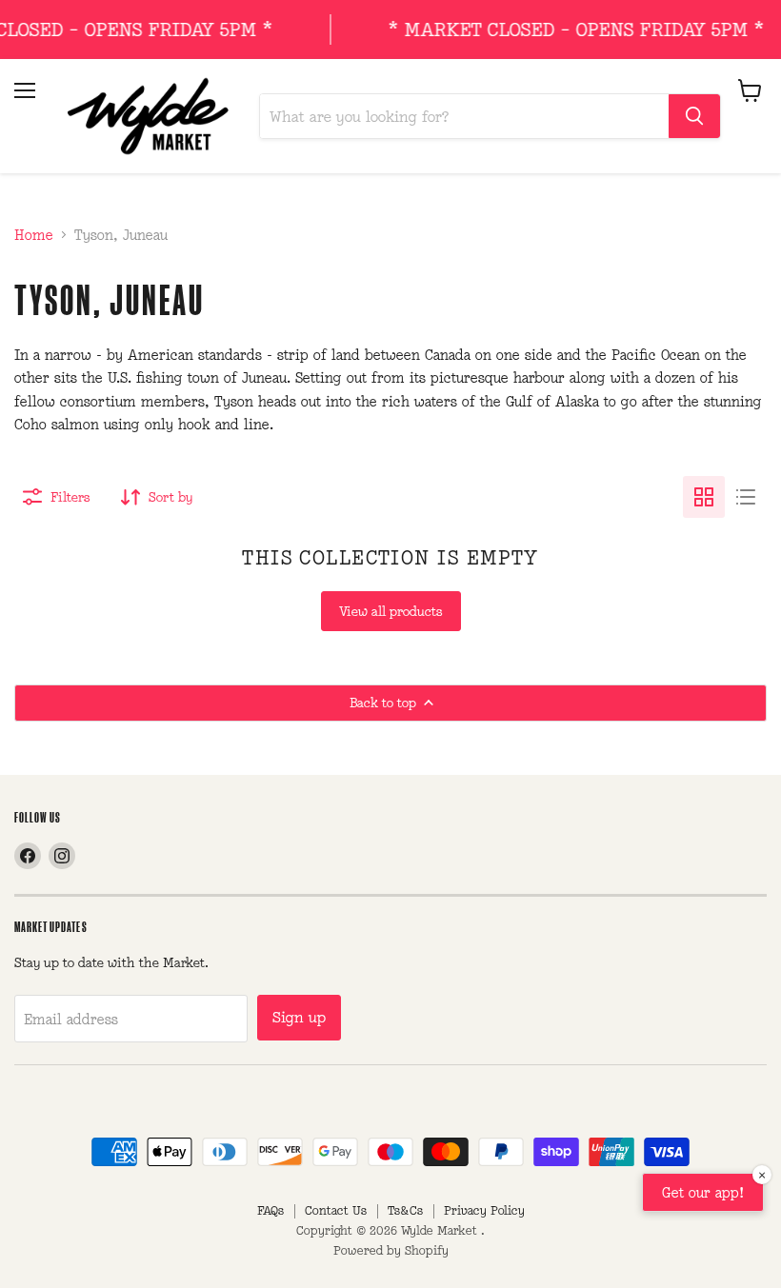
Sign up (299, 1017)
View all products (391, 611)
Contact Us (336, 1210)
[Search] (694, 116)
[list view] (746, 497)
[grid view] (704, 497)
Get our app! (703, 1192)
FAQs (270, 1210)
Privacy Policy (484, 1210)
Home (33, 235)
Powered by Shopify (391, 1250)
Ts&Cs (405, 1210)
